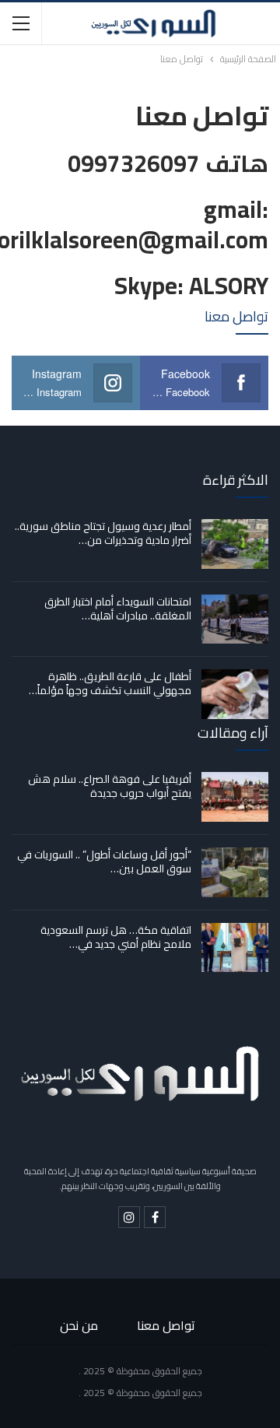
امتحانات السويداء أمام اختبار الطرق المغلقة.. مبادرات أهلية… (117, 608)
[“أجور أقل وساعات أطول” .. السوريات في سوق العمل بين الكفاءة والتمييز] (234, 872)
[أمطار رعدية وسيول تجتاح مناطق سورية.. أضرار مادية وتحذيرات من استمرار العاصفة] (234, 544)
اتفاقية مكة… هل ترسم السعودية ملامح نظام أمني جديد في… (115, 937)
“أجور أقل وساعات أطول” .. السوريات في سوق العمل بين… (104, 861)
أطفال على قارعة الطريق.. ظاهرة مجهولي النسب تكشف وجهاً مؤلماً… (110, 683)
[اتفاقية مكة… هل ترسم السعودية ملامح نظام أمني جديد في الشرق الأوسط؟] (234, 948)
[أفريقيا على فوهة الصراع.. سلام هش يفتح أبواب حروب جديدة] (234, 797)
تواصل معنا (166, 1325)
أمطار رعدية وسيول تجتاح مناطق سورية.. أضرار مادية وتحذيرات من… (103, 533)
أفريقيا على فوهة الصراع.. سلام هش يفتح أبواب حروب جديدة (109, 786)
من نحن (79, 1325)
